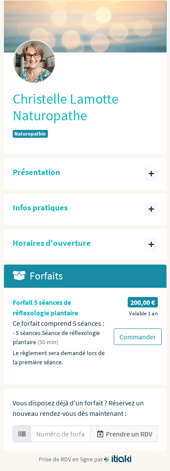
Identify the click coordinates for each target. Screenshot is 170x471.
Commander (137, 336)
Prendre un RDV (128, 433)
